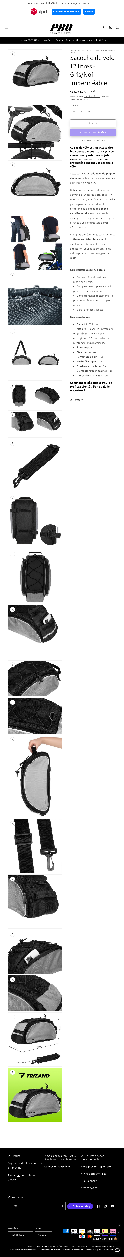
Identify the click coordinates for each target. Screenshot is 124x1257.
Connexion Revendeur (66, 11)
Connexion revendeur (57, 1166)
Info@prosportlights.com (96, 1166)
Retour (89, 11)
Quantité (74, 105)
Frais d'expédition (92, 96)
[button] (6, 27)
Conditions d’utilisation (50, 1249)
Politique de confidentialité (24, 1249)
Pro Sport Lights (42, 1246)
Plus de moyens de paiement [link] (93, 140)
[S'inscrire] (61, 1206)
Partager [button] (78, 399)
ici (18, 1175)
